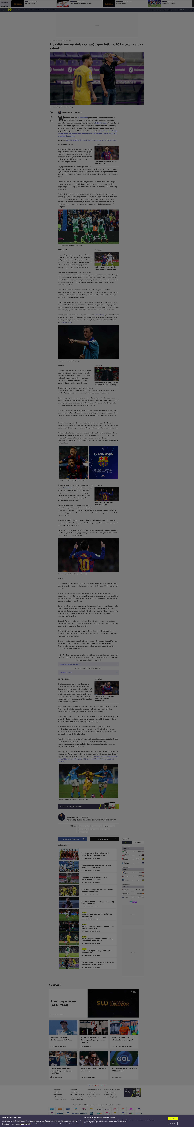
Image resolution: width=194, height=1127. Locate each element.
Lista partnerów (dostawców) (91, 1123)
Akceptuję (173, 1118)
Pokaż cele (172, 1123)
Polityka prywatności (25, 1124)
